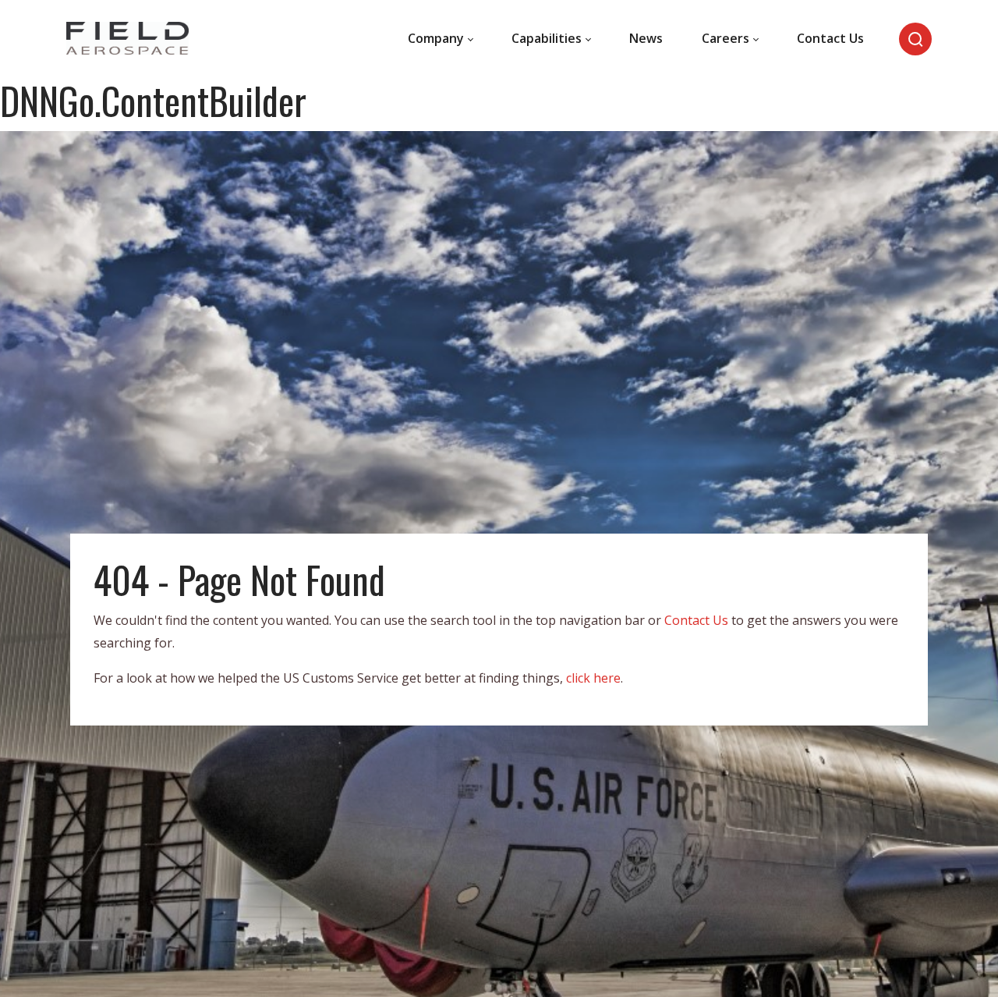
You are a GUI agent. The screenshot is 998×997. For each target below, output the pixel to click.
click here (593, 678)
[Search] (915, 39)
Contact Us (696, 620)
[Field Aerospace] (127, 39)
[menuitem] (440, 39)
